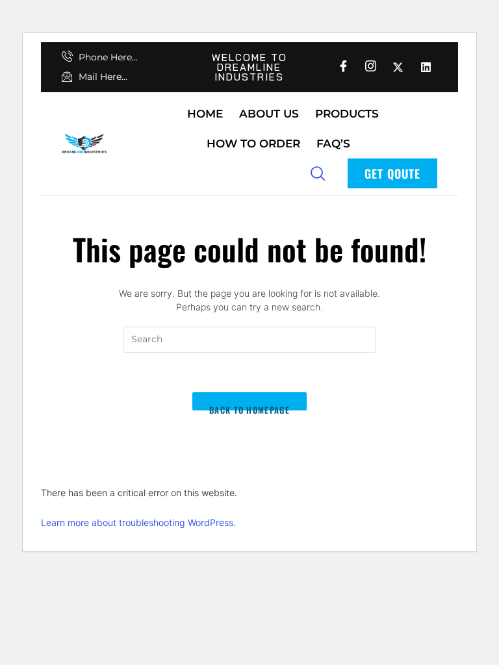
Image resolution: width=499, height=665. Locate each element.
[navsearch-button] (318, 173)
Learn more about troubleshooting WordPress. (138, 522)
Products (347, 113)
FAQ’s (333, 143)
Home (205, 113)
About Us (269, 113)
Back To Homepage (249, 407)
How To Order (253, 143)
